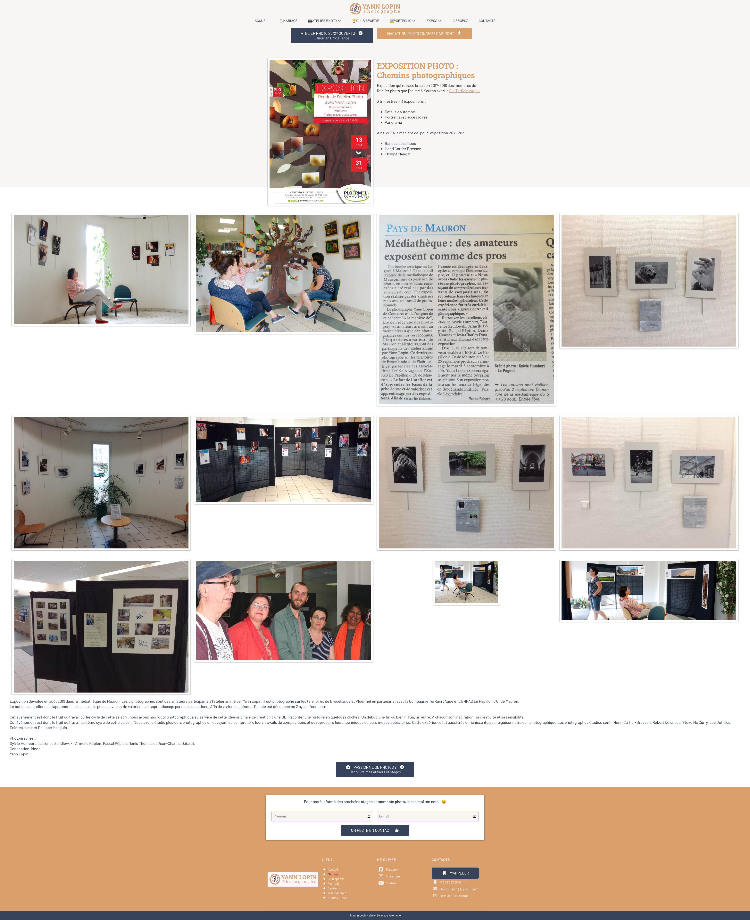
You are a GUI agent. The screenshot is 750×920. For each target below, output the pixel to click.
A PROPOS (460, 20)
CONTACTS (487, 20)
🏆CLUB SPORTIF (365, 20)
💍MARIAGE (288, 20)
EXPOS (432, 20)
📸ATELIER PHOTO (322, 20)
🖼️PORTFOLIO (400, 20)
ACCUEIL (262, 20)
